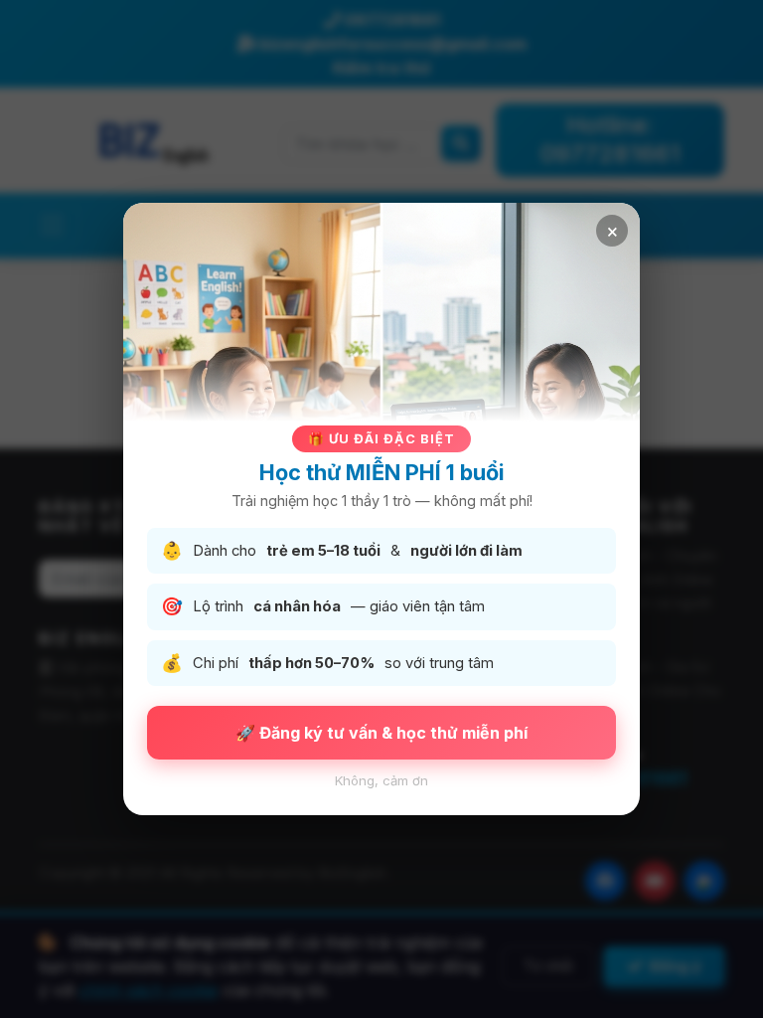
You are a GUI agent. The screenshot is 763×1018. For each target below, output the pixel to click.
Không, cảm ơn (381, 780)
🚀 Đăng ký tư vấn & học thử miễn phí (381, 733)
